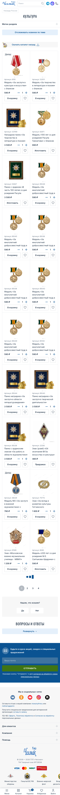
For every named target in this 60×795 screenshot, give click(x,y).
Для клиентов (9, 726)
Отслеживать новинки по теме (30, 32)
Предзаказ (40, 464)
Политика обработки (25, 716)
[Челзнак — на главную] (9, 3)
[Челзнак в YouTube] (30, 697)
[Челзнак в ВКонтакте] (12, 697)
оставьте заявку (20, 712)
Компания (7, 733)
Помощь (6, 740)
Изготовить (40, 150)
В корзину (12, 98)
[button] (28, 3)
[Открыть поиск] (42, 3)
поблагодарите (8, 706)
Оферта (12, 716)
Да (22, 610)
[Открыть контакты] (57, 3)
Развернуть (29, 631)
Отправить (30, 668)
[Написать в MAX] (52, 3)
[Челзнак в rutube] (47, 697)
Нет (37, 610)
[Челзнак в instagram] (38, 697)
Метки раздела (9, 24)
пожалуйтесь (37, 704)
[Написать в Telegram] (48, 3)
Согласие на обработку (44, 716)
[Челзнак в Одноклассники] (21, 697)
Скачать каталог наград (24, 44)
